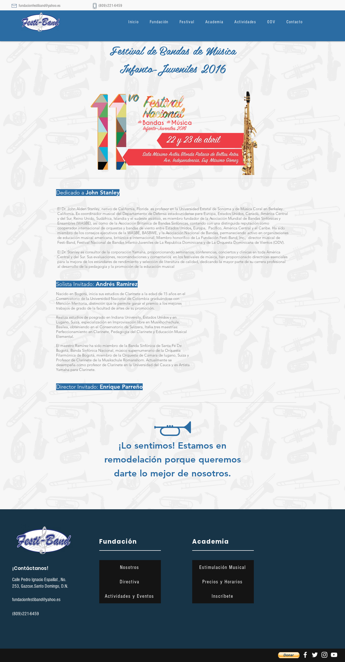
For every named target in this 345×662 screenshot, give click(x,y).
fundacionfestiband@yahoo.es (39, 5)
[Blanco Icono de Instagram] (324, 655)
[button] (159, 22)
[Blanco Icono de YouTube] (334, 655)
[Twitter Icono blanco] (315, 655)
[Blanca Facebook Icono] (305, 655)
